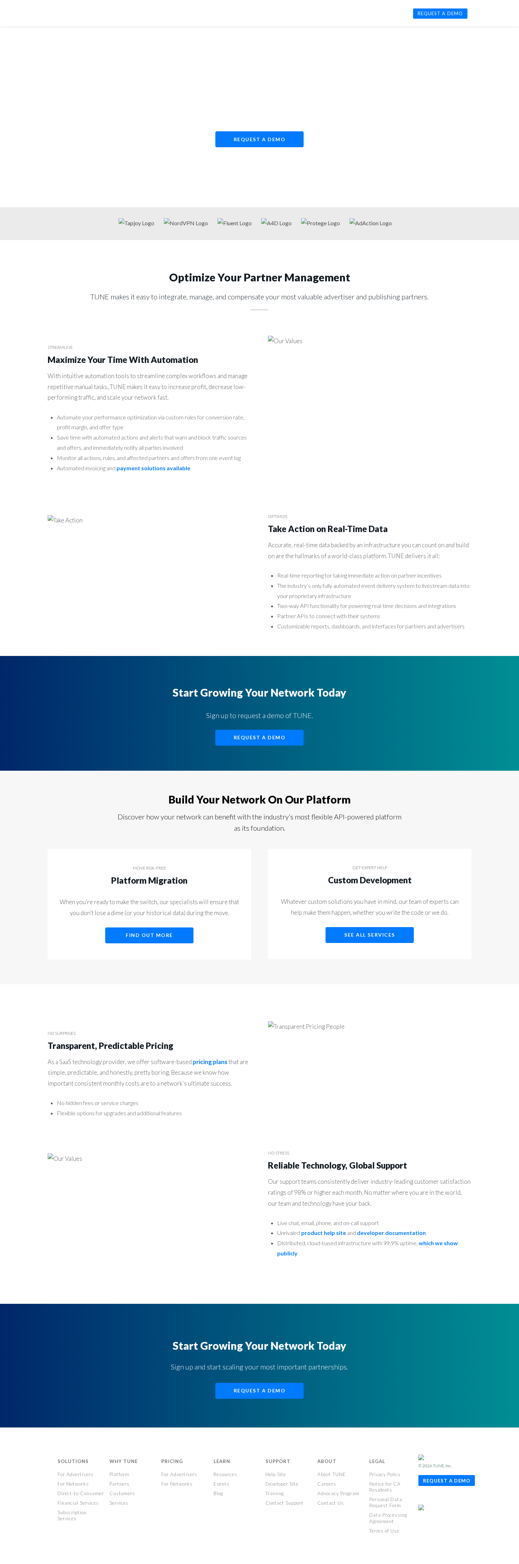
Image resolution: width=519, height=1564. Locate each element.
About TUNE (331, 1474)
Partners (119, 1484)
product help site (323, 1232)
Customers (122, 1493)
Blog (218, 1493)
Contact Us (330, 1503)
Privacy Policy (384, 1474)
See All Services (369, 935)
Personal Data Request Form (385, 1502)
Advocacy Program (338, 1493)
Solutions (73, 1461)
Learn (222, 1461)
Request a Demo (260, 139)
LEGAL (377, 1461)
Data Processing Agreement (388, 1518)
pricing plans (210, 1061)
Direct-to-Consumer (81, 1493)
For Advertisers (76, 1474)
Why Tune (123, 1461)
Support (278, 1461)
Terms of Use (384, 1531)
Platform (119, 1474)
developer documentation (391, 1232)
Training (275, 1493)
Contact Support (285, 1503)
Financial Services (78, 1503)
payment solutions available (153, 468)
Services (119, 1503)
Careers (326, 1484)
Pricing (172, 1461)
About (326, 1461)
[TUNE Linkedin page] (444, 1498)
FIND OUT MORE (149, 935)
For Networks (73, 1484)
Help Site (276, 1474)
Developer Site (282, 1484)
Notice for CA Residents (385, 1487)
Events (221, 1484)
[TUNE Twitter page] (435, 1498)
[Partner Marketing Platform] (66, 12)
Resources (225, 1474)
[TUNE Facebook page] (423, 1498)
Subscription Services (72, 1515)
